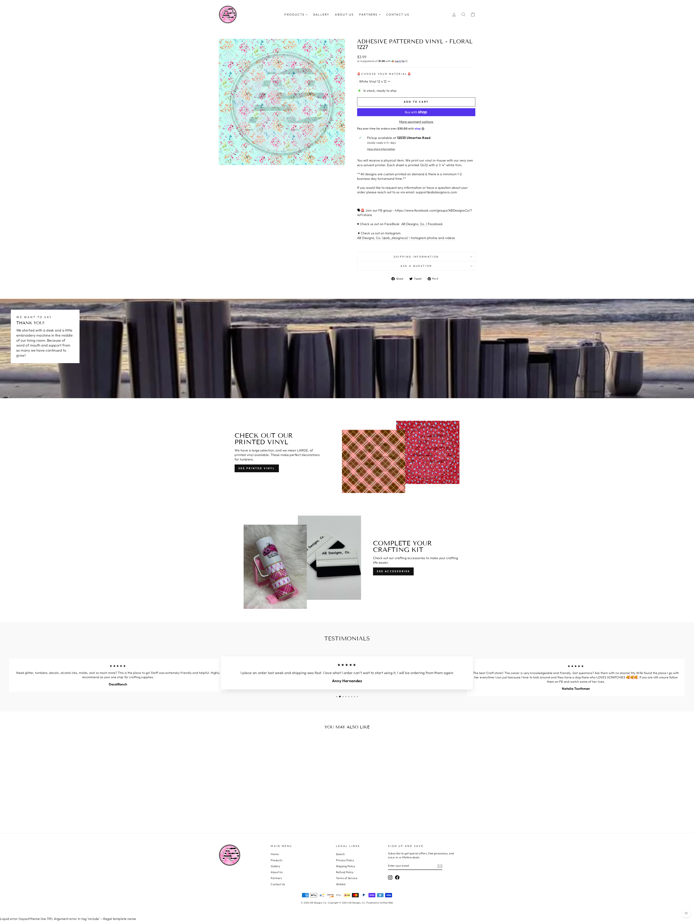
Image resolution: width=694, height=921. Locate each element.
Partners (276, 878)
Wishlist (341, 884)
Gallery (275, 866)
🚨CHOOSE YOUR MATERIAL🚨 (384, 74)
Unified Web (386, 902)
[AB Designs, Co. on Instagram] (390, 877)
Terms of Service (346, 878)
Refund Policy (345, 872)
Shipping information (416, 256)
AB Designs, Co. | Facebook (421, 224)
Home (275, 854)
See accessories (393, 571)
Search (340, 854)
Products (276, 860)
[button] (416, 61)
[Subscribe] (440, 866)
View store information (381, 149)
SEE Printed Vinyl (256, 468)
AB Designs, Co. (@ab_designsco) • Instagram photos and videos (406, 238)
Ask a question (416, 266)
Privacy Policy (345, 860)
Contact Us (278, 884)
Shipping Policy (345, 866)
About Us (276, 872)
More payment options (416, 122)
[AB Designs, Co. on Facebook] (397, 877)
